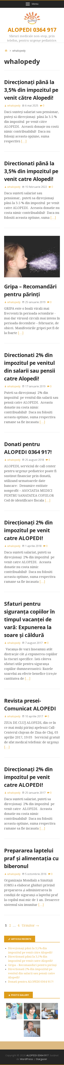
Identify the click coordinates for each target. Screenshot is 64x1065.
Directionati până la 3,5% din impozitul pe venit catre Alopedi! (31, 171)
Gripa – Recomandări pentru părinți (32, 965)
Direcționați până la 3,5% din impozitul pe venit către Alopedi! (31, 90)
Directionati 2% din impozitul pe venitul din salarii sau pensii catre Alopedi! (31, 973)
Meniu (35, 3)
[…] (24, 141)
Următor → (30, 925)
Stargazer (41, 1059)
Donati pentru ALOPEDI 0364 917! (30, 981)
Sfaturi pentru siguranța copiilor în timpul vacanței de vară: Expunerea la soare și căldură (29, 619)
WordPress (26, 1059)
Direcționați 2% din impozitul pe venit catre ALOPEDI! (28, 530)
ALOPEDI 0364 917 (32, 29)
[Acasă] (6, 51)
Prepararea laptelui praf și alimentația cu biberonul (31, 858)
